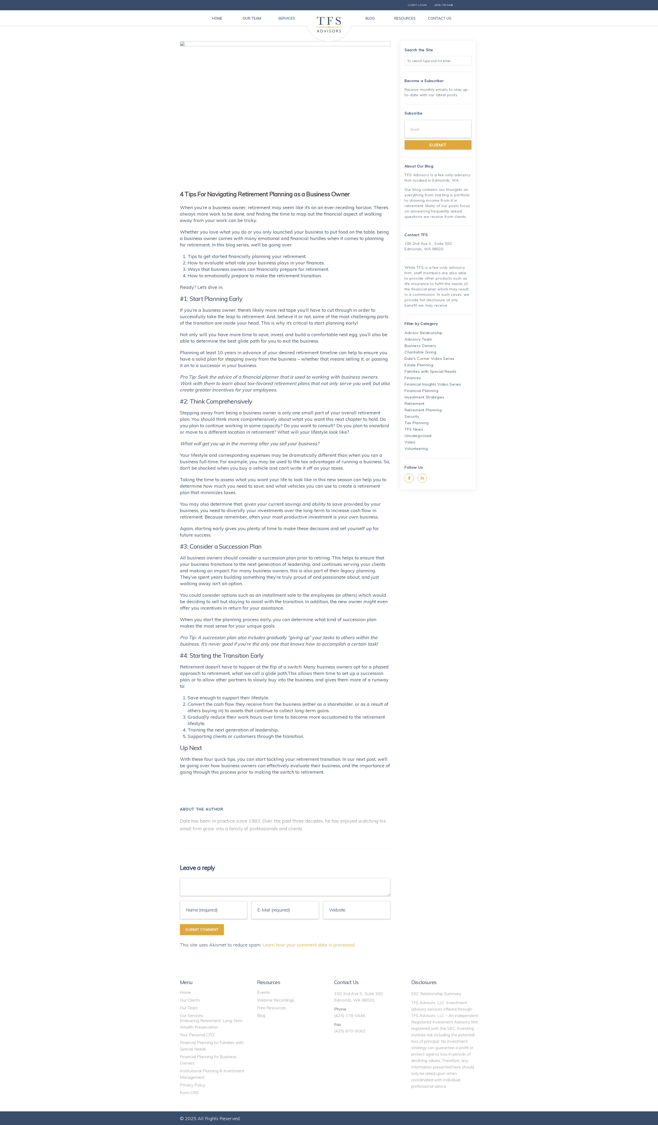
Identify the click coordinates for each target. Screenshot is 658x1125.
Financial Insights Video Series (433, 384)
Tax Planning (416, 423)
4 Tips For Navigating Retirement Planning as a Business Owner (265, 194)
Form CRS (189, 1092)
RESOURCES (405, 18)
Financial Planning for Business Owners (208, 1060)
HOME (217, 18)
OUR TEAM (252, 18)
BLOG (370, 18)
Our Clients (190, 1000)
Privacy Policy (192, 1084)
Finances (413, 378)
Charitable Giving (420, 352)
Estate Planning (419, 365)
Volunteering (416, 448)
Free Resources (271, 1007)
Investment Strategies (424, 397)
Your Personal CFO (197, 1034)
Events (263, 992)
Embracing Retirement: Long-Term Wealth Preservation (211, 1024)
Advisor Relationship (424, 333)
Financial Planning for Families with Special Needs (212, 1045)
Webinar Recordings (275, 1000)
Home (185, 992)
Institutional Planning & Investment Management (212, 1074)
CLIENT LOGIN (417, 5)
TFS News (414, 429)
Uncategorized (418, 435)
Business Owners (420, 345)
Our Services (191, 1015)
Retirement (414, 403)
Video (410, 442)
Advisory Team (418, 339)
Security (412, 416)
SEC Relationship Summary (436, 993)
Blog (261, 1015)
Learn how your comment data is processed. (308, 945)
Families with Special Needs (430, 371)
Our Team (189, 1007)
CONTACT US (439, 18)
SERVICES (286, 18)
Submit (438, 144)
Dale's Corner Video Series (429, 358)
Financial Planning (421, 390)
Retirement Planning (423, 410)
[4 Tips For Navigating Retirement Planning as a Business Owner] (285, 111)
